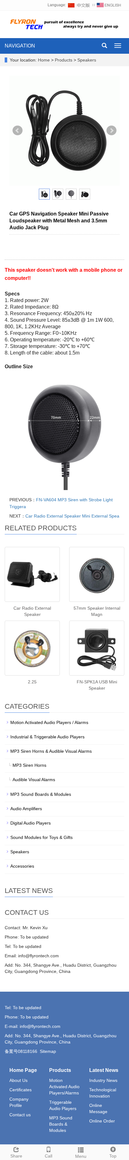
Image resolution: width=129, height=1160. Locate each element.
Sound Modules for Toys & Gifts (41, 837)
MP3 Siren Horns (29, 765)
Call (48, 1155)
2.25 (32, 681)
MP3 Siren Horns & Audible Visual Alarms (51, 751)
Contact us (20, 1114)
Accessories (22, 866)
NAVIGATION (20, 45)
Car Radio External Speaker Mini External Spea (72, 515)
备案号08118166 (21, 1051)
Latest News (103, 1070)
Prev (18, 131)
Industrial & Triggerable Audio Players (47, 736)
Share (16, 1155)
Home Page (23, 1070)
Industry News (103, 1080)
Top (112, 1155)
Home (44, 59)
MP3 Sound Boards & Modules (40, 794)
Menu (80, 1156)
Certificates (20, 1089)
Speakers (86, 59)
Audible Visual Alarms (34, 779)
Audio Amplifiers (26, 808)
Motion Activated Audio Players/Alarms (64, 1086)
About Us (18, 1080)
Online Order (102, 1120)
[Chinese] (79, 5)
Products (64, 59)
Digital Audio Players (30, 822)
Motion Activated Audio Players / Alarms (49, 722)
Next (111, 131)
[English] (109, 5)
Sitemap (48, 1051)
